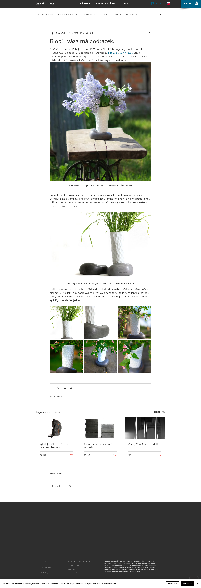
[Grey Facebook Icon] (42, 562)
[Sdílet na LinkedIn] (64, 388)
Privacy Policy (110, 583)
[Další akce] (149, 33)
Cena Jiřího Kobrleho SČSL (125, 14)
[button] (196, 3)
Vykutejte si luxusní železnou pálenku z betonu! (56, 445)
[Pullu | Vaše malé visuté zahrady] (100, 428)
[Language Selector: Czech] (171, 3)
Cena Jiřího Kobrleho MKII (143, 444)
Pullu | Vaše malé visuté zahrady (98, 445)
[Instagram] (48, 562)
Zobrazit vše (159, 411)
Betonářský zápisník (68, 14)
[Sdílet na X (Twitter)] (58, 388)
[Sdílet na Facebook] (51, 388)
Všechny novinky (44, 14)
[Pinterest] (54, 562)
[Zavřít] (197, 583)
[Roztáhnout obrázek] (66, 322)
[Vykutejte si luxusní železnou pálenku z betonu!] (56, 428)
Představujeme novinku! (95, 14)
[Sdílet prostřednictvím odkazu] (71, 388)
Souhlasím (187, 583)
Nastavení (172, 583)
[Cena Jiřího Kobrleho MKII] (145, 428)
